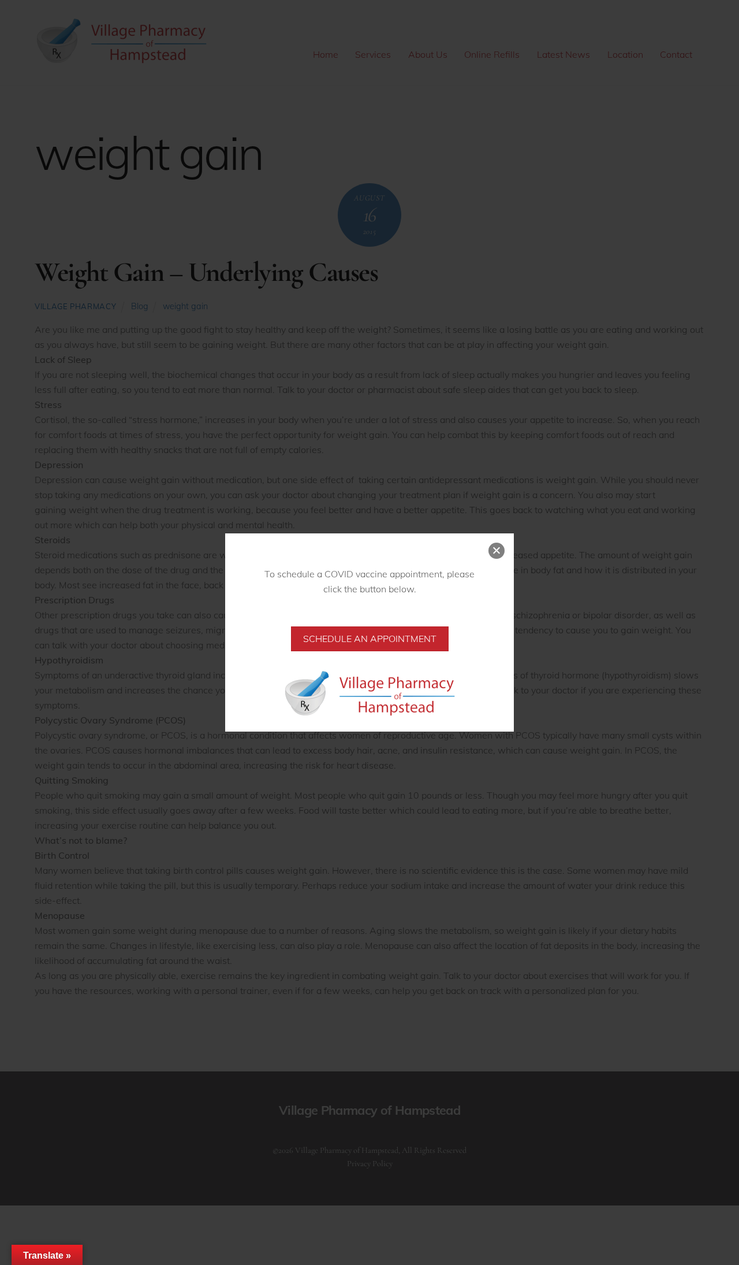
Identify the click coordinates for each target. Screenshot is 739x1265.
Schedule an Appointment (369, 638)
